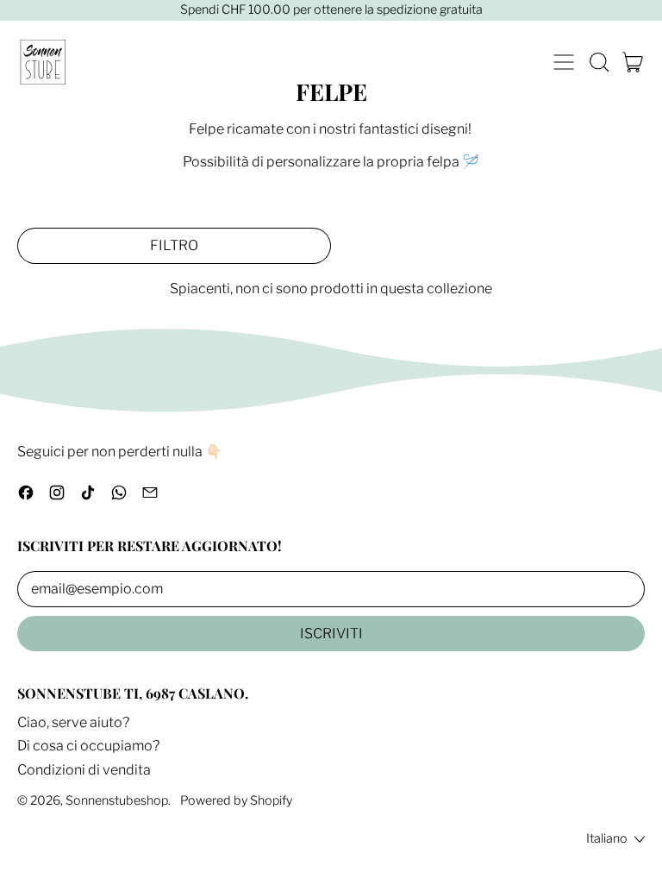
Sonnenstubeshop (117, 800)
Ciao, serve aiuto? (73, 722)
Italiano (607, 838)
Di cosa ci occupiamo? (88, 745)
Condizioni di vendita (84, 770)
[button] (598, 62)
